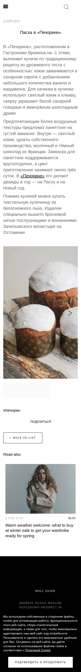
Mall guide (45, 591)
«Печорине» (32, 175)
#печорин (11, 410)
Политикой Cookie (38, 650)
